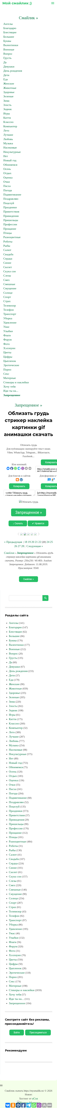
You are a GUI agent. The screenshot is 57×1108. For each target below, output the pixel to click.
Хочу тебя (9, 386)
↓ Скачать (18, 523)
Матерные (9, 378)
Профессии (10, 224)
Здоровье (8, 92)
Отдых (7, 173)
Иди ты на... (10, 390)
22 (39, 541)
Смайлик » (28, 17)
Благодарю (9, 28)
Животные (9, 87)
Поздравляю (10, 198)
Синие (7, 262)
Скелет (7, 267)
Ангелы (8, 23)
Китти (7, 117)
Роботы (7, 241)
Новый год (9, 160)
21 (36, 541)
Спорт (7, 297)
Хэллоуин (9, 348)
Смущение (9, 288)
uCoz (35, 1098)
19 (29, 541)
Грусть (7, 57)
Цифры (7, 356)
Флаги (7, 335)
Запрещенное (11, 395)
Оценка (8, 177)
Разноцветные (12, 237)
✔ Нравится (38, 523)
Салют (7, 250)
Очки (6, 181)
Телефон (8, 309)
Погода (7, 190)
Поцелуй (8, 203)
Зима (6, 100)
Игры (6, 113)
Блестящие (9, 32)
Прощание (9, 228)
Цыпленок (9, 361)
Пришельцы (10, 220)
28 (22, 546)
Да (4, 62)
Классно (8, 121)
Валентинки (10, 45)
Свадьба (8, 254)
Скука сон (9, 271)
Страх (7, 301)
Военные (8, 49)
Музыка (8, 143)
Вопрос (7, 53)
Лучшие (8, 134)
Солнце (8, 292)
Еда (5, 79)
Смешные (9, 284)
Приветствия (11, 211)
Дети (6, 75)
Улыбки (8, 331)
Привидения (11, 215)
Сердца (7, 258)
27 (19, 546)
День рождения (12, 70)
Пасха (7, 186)
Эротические (11, 365)
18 (25, 541)
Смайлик (9, 552)
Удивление (9, 322)
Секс (6, 373)
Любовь (8, 139)
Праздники (10, 207)
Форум (7, 339)
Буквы (7, 40)
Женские (8, 83)
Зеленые (8, 96)
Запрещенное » (28, 405)
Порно (7, 369)
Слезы (7, 275)
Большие (8, 36)
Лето (6, 130)
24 (48, 541)
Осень (7, 168)
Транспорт (9, 314)
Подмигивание (12, 194)
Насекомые (10, 147)
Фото (6, 343)
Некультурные (12, 151)
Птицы (7, 232)
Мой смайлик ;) (17, 3)
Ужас (6, 326)
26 (15, 546)
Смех (6, 279)
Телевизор (9, 305)
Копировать (19, 486)
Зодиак (7, 109)
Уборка (7, 318)
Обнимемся (10, 164)
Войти (17, 1032)
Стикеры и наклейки (16, 382)
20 (32, 541)
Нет (5, 156)
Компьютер (10, 126)
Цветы (7, 352)
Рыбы (6, 245)
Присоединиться (38, 1032)
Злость (7, 104)
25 (51, 541)
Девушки (8, 66)
